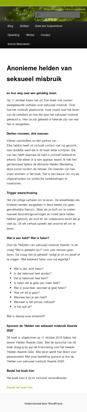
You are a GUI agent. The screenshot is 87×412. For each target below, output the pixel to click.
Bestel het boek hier (20, 387)
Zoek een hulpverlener (48, 26)
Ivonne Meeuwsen (19, 44)
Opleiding (13, 35)
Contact (45, 35)
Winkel (30, 35)
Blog (10, 26)
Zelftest (24, 26)
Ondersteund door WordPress (43, 403)
